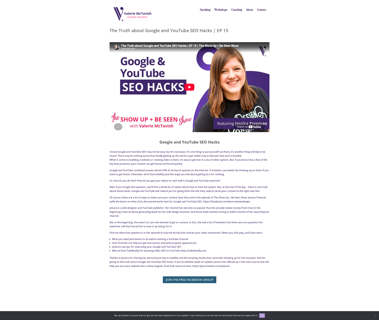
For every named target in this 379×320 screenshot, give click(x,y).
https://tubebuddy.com (193, 250)
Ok (262, 315)
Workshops (220, 10)
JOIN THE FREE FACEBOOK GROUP (189, 280)
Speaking (205, 10)
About (249, 10)
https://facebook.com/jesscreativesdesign (226, 201)
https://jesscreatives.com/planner (211, 266)
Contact (261, 10)
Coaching (236, 10)
